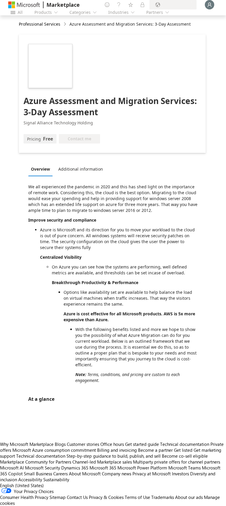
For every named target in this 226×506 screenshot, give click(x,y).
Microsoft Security (42, 468)
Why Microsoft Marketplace (27, 444)
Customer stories (83, 444)
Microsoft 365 (102, 468)
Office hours (112, 444)
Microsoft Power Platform (142, 468)
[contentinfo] (65, 24)
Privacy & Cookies (106, 497)
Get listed (183, 450)
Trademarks (162, 497)
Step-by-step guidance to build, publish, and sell (114, 456)
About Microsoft (85, 474)
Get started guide (142, 444)
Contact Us (77, 497)
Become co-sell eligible (185, 456)
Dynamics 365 (74, 468)
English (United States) (22, 485)
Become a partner (155, 450)
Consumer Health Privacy (24, 497)
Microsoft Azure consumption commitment (54, 450)
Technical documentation (184, 444)
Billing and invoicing (117, 450)
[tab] (42, 168)
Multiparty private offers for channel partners (176, 462)
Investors (180, 474)
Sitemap (57, 497)
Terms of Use (137, 497)
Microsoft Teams (184, 468)
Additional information (80, 169)
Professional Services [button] (39, 24)
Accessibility (30, 479)
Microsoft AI (12, 468)
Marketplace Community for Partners (35, 462)
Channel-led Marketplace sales (102, 462)
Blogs (60, 444)
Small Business (38, 474)
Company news (116, 474)
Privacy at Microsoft (151, 474)
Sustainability (56, 479)
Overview (40, 169)
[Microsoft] (24, 4)
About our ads (189, 497)
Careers (60, 474)
